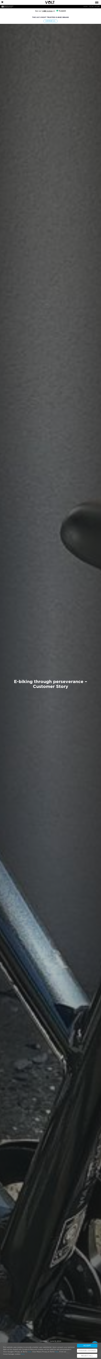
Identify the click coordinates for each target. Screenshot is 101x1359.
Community (44, 1341)
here (29, 1352)
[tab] (50, 2)
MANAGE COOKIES (87, 1351)
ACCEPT (87, 1346)
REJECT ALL (87, 1356)
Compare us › (50, 21)
